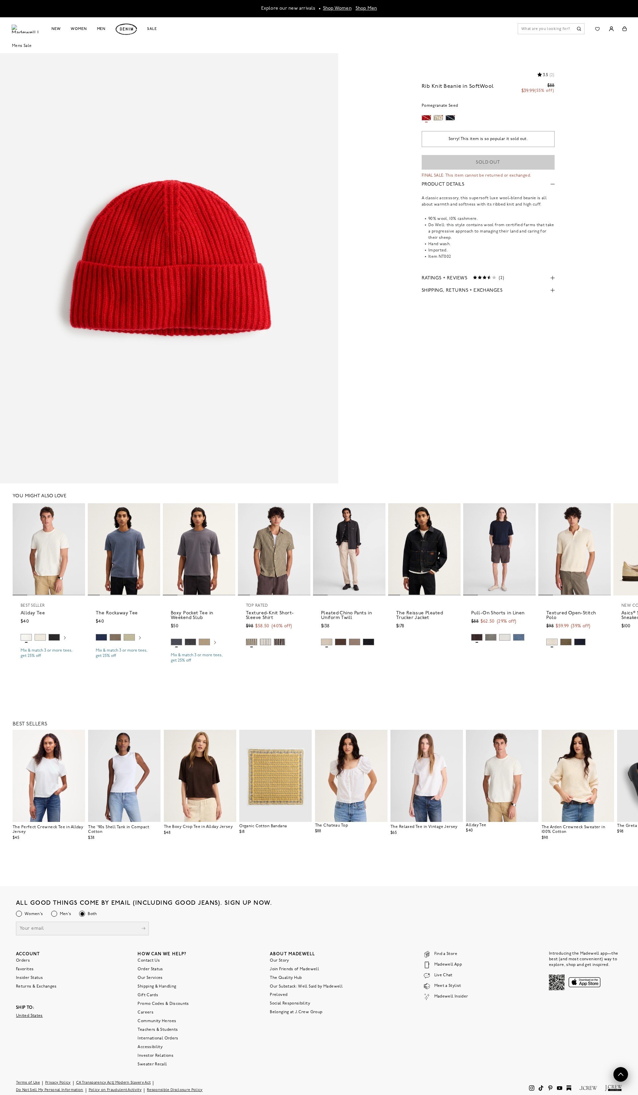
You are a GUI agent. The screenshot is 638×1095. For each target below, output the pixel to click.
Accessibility (150, 1047)
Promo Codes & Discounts (163, 1004)
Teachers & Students (158, 1029)
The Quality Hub (286, 978)
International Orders (158, 1038)
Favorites (25, 969)
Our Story (279, 960)
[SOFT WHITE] (26, 637)
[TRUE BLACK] (54, 637)
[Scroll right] (64, 638)
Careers (146, 1012)
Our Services (150, 978)
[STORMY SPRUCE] (490, 637)
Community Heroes (157, 1021)
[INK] (101, 637)
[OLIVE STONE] (566, 642)
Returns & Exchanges (36, 986)
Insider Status (29, 978)
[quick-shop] (49, 661)
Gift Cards (148, 995)
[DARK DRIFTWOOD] (354, 642)
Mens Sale (22, 46)
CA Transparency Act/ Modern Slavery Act (113, 1082)
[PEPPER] (368, 642)
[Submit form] (144, 929)
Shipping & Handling (157, 986)
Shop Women (337, 8)
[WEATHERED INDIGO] (176, 642)
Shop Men (366, 8)
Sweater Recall (152, 1064)
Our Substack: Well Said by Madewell (306, 986)
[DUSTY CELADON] (129, 637)
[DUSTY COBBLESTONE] (204, 642)
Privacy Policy (58, 1082)
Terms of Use (28, 1082)
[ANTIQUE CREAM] (552, 642)
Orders (23, 960)
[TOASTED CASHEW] (326, 642)
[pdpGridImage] (169, 267)
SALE (152, 29)
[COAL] (190, 642)
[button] (77, 511)
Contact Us (149, 960)
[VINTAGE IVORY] (265, 642)
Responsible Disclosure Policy (175, 1090)
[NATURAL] (40, 637)
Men (101, 29)
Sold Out (488, 162)
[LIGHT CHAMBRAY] (518, 637)
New (56, 29)
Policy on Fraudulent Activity (115, 1090)
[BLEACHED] (504, 637)
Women (79, 29)
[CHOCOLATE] (279, 642)
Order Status (150, 969)
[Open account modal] (611, 28)
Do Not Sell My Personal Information (49, 1090)
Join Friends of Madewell (294, 969)
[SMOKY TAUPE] (115, 637)
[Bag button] (624, 28)
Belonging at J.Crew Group (296, 1012)
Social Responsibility (290, 1003)
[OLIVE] (251, 642)
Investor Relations (155, 1055)
